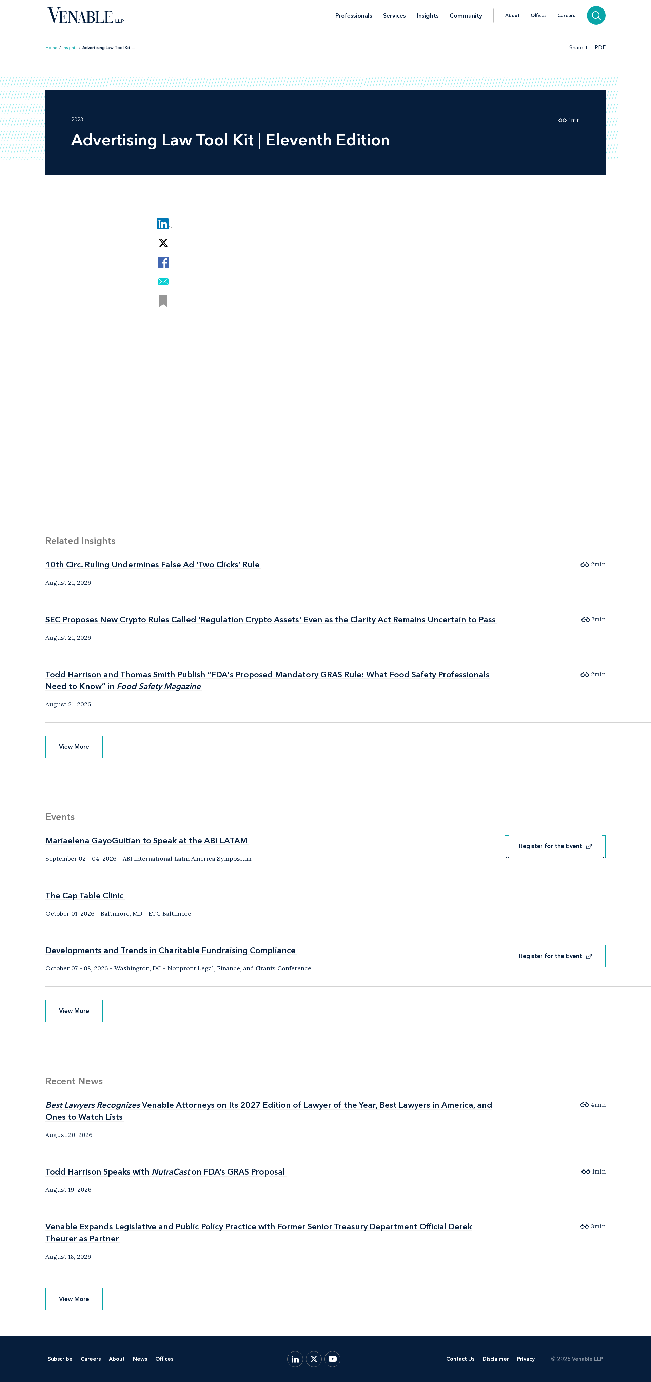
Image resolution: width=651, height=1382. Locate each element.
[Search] (596, 15)
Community (466, 16)
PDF (600, 48)
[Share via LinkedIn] (163, 223)
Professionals (353, 16)
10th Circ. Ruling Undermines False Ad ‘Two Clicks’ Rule (152, 564)
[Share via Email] (163, 281)
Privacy (526, 1359)
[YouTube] (332, 1359)
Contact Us (460, 1359)
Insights (428, 16)
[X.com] (314, 1359)
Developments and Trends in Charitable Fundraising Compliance (170, 950)
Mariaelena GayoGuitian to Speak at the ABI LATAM (146, 840)
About (512, 15)
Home (51, 48)
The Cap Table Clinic (84, 895)
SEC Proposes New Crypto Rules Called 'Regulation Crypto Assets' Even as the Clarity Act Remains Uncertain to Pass (270, 619)
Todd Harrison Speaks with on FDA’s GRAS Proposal (165, 1172)
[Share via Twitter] (163, 243)
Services (394, 16)
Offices (539, 15)
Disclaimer (495, 1359)
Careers (566, 15)
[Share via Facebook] (163, 262)
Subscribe (60, 1359)
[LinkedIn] (295, 1359)
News (140, 1359)
